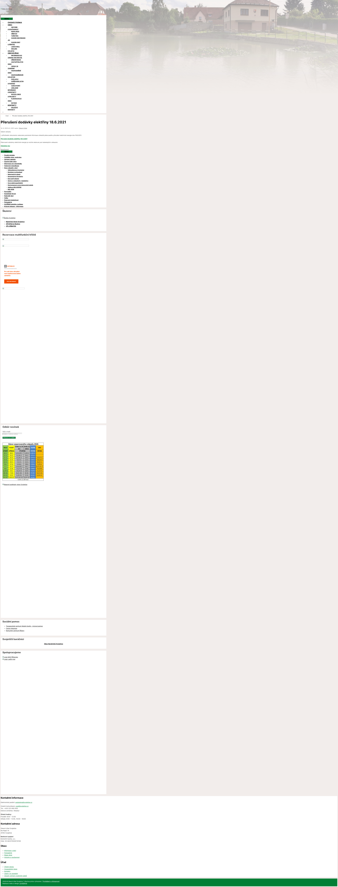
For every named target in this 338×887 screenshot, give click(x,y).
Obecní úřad (13, 53)
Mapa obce (15, 31)
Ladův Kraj (15, 46)
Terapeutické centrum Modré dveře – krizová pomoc (24, 626)
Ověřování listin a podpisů (16, 82)
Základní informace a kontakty (13, 90)
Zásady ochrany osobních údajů (15, 876)
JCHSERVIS (23, 883)
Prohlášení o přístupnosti (51, 881)
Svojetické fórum (10, 194)
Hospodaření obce (14, 72)
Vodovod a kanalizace (11, 166)
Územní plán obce (10, 161)
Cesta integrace (11, 628)
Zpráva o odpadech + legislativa (18, 181)
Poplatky (14, 79)
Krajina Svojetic (12, 50)
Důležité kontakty (13, 109)
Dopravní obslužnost (11, 200)
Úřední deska (16, 60)
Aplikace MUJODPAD (14, 187)
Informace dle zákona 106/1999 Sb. (15, 57)
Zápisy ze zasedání (13, 67)
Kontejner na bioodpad (15, 172)
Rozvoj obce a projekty (14, 95)
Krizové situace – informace (13, 206)
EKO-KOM (11, 189)
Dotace (14, 103)
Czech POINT (15, 86)
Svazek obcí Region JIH (16, 39)
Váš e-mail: (6, 431)
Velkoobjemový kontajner (16, 170)
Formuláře (7, 191)
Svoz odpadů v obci (11, 168)
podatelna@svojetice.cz (23, 802)
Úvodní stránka (15, 22)
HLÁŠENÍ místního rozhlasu (13, 204)
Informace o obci (10, 850)
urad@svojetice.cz (22, 806)
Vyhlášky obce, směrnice (12, 157)
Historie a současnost (13, 28)
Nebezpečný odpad (14, 174)
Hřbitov (14, 34)
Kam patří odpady (13, 178)
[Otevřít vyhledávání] (4, 16)
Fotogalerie (8, 202)
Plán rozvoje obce (14, 100)
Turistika (14, 36)
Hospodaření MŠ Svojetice (15, 76)
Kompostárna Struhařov (15, 176)
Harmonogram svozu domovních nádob (20, 185)
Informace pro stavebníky (13, 164)
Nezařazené (5, 149)
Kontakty (12, 105)
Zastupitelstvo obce (15, 63)
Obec (10, 25)
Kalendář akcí (8, 196)
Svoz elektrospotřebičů (15, 183)
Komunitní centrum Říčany (15, 631)
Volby (6, 198)
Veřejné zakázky (10, 159)
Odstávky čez (5, 146)
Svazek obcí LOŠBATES (14, 43)
